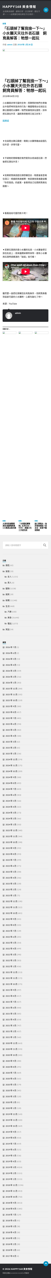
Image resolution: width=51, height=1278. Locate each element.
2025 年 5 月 (11, 730)
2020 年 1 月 (11, 1108)
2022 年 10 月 (11, 913)
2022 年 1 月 (11, 966)
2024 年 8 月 (11, 783)
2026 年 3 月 (11, 671)
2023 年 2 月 (11, 889)
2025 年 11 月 (11, 694)
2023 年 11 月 (11, 836)
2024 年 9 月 (11, 777)
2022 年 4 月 (11, 948)
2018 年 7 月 (11, 1214)
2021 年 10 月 (11, 984)
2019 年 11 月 (11, 1120)
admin (10, 44)
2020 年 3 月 (11, 1096)
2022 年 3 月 (11, 954)
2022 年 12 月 (11, 901)
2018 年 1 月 (11, 1250)
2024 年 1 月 (11, 824)
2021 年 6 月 (11, 1007)
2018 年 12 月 (11, 1185)
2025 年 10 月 (11, 700)
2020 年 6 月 (11, 1078)
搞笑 (8, 594)
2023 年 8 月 (11, 854)
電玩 (10, 623)
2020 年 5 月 (11, 1084)
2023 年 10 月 (11, 842)
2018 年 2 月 (11, 1244)
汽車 (10, 611)
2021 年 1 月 (11, 1037)
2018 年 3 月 (11, 1238)
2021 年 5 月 (11, 1013)
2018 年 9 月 (11, 1203)
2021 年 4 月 (11, 1019)
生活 (8, 606)
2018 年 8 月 (11, 1208)
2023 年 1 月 (11, 895)
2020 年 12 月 (11, 1043)
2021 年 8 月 (11, 996)
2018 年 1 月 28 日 (25, 44)
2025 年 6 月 (11, 724)
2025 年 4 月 (11, 736)
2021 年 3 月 (11, 1025)
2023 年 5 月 (11, 872)
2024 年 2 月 (11, 818)
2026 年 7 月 (11, 647)
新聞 (4, 24)
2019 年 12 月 (11, 1114)
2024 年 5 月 (11, 801)
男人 (10, 582)
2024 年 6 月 (11, 795)
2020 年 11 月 (11, 1049)
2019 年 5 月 (11, 1155)
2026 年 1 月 (11, 682)
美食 (10, 617)
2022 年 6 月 (11, 937)
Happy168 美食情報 (19, 6)
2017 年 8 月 (11, 1256)
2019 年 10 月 (11, 1126)
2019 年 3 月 (11, 1167)
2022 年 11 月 (11, 907)
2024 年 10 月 (11, 771)
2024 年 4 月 (11, 807)
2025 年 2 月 (11, 747)
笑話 (8, 629)
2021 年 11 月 (11, 978)
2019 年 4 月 (11, 1161)
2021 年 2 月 (11, 1031)
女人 (10, 576)
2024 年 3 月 (11, 812)
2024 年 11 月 (11, 765)
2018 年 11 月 (11, 1191)
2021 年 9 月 (11, 990)
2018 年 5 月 (11, 1226)
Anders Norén (17, 1273)
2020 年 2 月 (11, 1102)
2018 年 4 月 (11, 1232)
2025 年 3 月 (11, 741)
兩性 (8, 565)
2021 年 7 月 (11, 1002)
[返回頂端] (45, 1263)
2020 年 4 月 (11, 1090)
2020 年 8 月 (11, 1067)
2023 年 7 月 (11, 860)
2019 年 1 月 (11, 1179)
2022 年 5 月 (11, 942)
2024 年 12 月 (11, 759)
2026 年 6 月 (11, 653)
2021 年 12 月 (11, 972)
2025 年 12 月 (11, 688)
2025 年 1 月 (11, 753)
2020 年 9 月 (11, 1061)
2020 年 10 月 (11, 1055)
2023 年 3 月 (11, 883)
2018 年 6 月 (11, 1220)
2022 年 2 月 (11, 960)
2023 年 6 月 (11, 866)
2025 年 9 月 (11, 706)
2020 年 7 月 (11, 1073)
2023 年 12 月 (11, 830)
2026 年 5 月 (11, 659)
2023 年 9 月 (11, 848)
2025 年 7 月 (11, 718)
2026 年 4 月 (11, 665)
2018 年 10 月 (11, 1197)
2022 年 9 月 (11, 919)
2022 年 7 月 (11, 931)
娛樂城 (6, 120)
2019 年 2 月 (11, 1173)
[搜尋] (44, 545)
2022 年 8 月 (11, 925)
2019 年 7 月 (11, 1143)
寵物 (8, 588)
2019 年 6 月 (11, 1149)
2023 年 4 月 (11, 878)
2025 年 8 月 (11, 712)
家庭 (8, 571)
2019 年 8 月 (11, 1137)
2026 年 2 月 (11, 677)
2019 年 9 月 (11, 1132)
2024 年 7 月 (11, 789)
